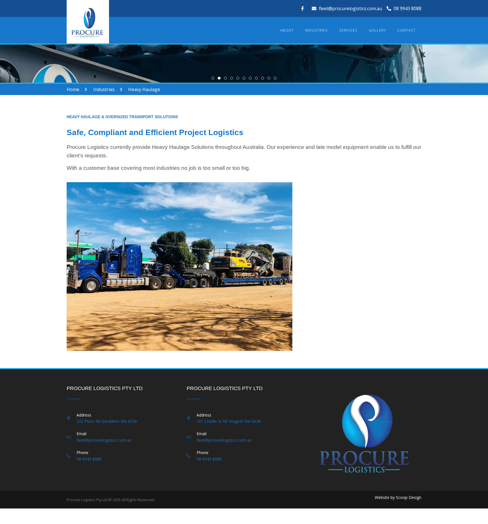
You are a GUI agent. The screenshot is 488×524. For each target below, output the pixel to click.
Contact (406, 30)
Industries (316, 30)
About (287, 30)
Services (348, 30)
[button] (213, 78)
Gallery (377, 30)
